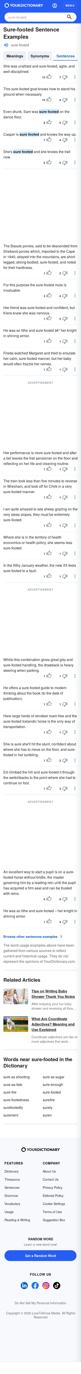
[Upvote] (49, 77)
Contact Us (50, 1179)
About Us (49, 1171)
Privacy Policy (52, 1187)
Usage (9, 1211)
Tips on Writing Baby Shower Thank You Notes (53, 993)
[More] (75, 77)
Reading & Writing (17, 1220)
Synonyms (40, 56)
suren (47, 1115)
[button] (54, 5)
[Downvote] (65, 77)
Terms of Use (52, 1211)
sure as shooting (16, 1076)
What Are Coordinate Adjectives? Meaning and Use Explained (53, 1024)
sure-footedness (16, 1099)
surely (47, 1107)
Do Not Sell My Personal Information (40, 1303)
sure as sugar (53, 1076)
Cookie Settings (54, 1203)
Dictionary (11, 1171)
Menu (70, 5)
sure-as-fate (12, 1084)
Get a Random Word (40, 1255)
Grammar (11, 1195)
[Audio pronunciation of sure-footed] (6, 45)
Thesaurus (12, 1179)
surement (10, 1115)
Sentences (65, 56)
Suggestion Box (54, 1220)
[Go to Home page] (23, 5)
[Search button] (69, 17)
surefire (49, 1099)
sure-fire (9, 1092)
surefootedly (13, 1107)
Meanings (15, 56)
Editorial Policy (53, 1195)
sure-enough (53, 1084)
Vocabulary (12, 1203)
